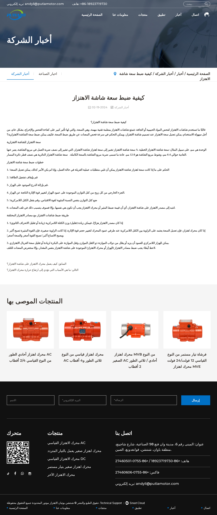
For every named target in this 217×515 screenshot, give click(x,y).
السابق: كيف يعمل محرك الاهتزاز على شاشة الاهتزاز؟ (36, 263)
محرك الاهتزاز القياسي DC (66, 459)
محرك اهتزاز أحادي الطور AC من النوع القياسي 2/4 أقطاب (30, 357)
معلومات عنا (120, 15)
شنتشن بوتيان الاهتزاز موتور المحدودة (53, 502)
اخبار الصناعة (48, 74)
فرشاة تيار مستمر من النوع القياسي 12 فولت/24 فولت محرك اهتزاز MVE (187, 360)
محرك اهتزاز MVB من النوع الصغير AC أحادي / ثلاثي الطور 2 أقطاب (135, 360)
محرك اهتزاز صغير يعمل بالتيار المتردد (74, 451)
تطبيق (161, 15)
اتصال (195, 15)
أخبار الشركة (20, 74)
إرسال (196, 400)
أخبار (178, 15)
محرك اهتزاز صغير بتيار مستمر (69, 467)
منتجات (142, 15)
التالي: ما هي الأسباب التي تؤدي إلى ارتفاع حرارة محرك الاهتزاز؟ (42, 269)
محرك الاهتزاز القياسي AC (66, 443)
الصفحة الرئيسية (92, 15)
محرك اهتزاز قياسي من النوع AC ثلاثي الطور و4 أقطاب (83, 357)
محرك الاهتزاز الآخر (61, 475)
